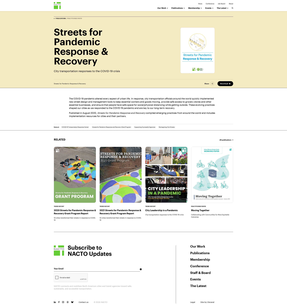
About (231, 4)
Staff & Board (200, 273)
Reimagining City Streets (167, 127)
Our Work (161, 8)
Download (224, 84)
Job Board (221, 4)
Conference (210, 4)
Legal (192, 302)
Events (208, 8)
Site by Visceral (207, 302)
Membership (194, 8)
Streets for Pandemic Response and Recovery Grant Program (111, 127)
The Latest (221, 8)
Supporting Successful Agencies (144, 127)
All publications (225, 140)
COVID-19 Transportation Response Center (75, 127)
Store (200, 4)
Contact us (83, 302)
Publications (177, 8)
